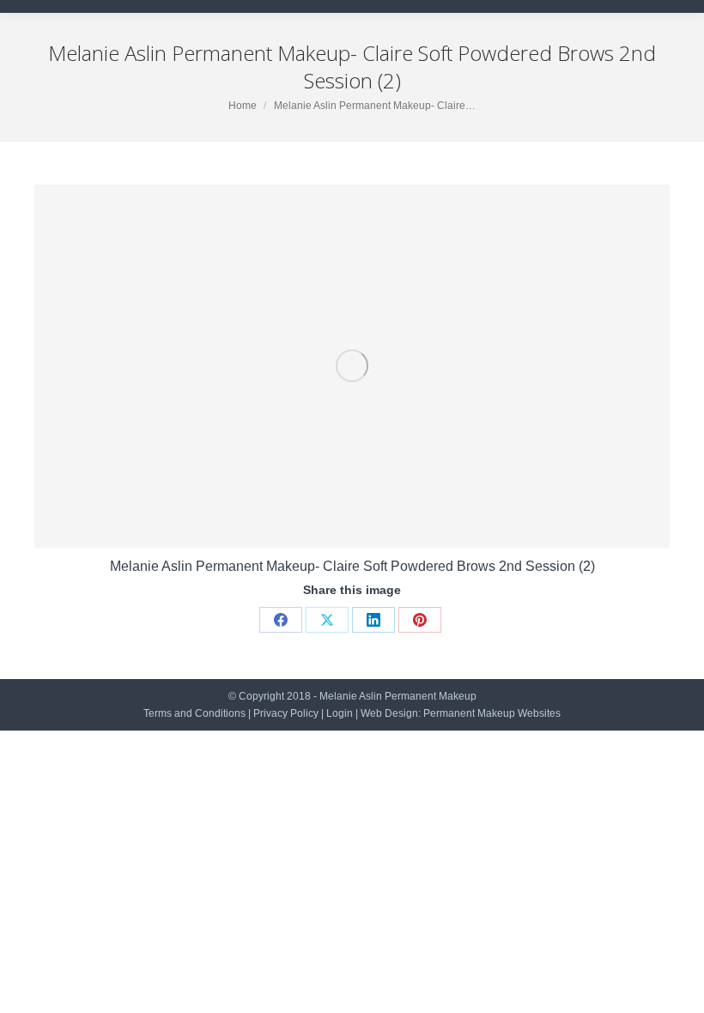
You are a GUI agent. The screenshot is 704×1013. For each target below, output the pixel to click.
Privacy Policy (286, 713)
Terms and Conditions (194, 713)
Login (339, 713)
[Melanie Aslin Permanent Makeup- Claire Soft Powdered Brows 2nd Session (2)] (352, 366)
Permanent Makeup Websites (492, 713)
